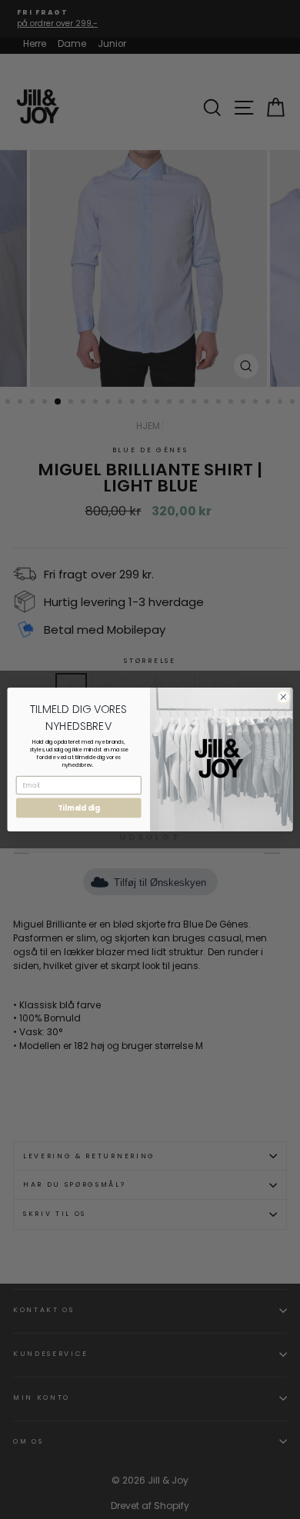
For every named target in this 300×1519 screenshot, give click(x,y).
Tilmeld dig (79, 808)
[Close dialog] (283, 697)
